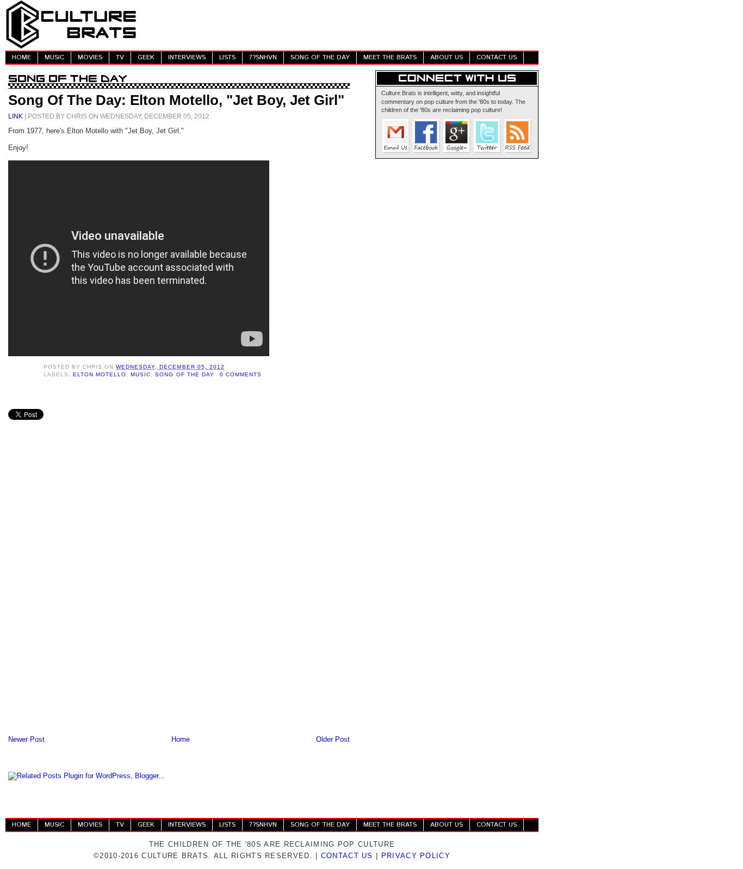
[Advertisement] (340, 24)
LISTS (227, 57)
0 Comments (241, 374)
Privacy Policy (415, 856)
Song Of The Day (184, 374)
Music (141, 374)
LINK (15, 116)
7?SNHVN (263, 57)
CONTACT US (496, 57)
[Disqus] (179, 591)
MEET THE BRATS (390, 57)
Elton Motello (99, 374)
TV (120, 57)
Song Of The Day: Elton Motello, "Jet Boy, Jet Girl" (176, 100)
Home (180, 739)
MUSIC (54, 57)
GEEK (146, 57)
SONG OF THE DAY (320, 57)
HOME (21, 57)
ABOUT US (446, 57)
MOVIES (90, 57)
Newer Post (26, 739)
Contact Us (347, 856)
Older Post (333, 739)
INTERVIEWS (187, 57)
